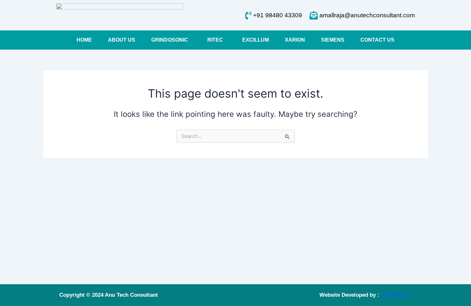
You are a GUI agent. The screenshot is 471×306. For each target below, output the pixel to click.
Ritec (215, 40)
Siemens (332, 40)
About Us (121, 40)
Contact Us (377, 40)
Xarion (295, 40)
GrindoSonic (169, 40)
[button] (171, 40)
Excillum (255, 40)
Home (84, 40)
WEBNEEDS (396, 295)
